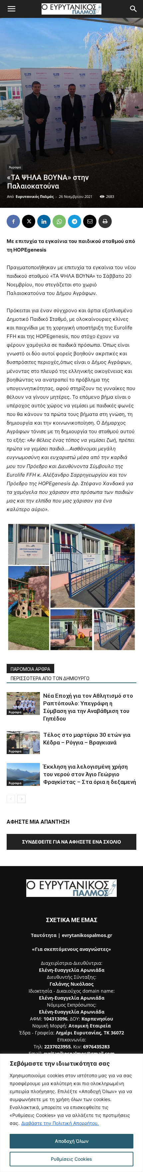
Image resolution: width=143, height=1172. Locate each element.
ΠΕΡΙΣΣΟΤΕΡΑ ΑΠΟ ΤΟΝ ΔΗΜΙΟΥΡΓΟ (50, 678)
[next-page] (21, 799)
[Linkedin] (44, 221)
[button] (11, 9)
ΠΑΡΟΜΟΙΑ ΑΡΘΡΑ (30, 669)
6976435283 (96, 1046)
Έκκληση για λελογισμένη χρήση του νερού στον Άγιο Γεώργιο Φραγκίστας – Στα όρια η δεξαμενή (89, 774)
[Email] (89, 221)
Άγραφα (15, 167)
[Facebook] (13, 221)
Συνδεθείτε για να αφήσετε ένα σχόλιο (71, 842)
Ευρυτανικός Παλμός (35, 196)
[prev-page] (11, 799)
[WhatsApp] (59, 221)
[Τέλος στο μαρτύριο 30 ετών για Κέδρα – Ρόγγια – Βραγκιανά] (23, 742)
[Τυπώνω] (105, 221)
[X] (28, 221)
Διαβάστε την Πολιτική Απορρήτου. (60, 1123)
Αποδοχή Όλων (71, 1141)
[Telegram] (74, 221)
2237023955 (57, 1046)
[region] (71, 1113)
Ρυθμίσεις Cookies (71, 1159)
